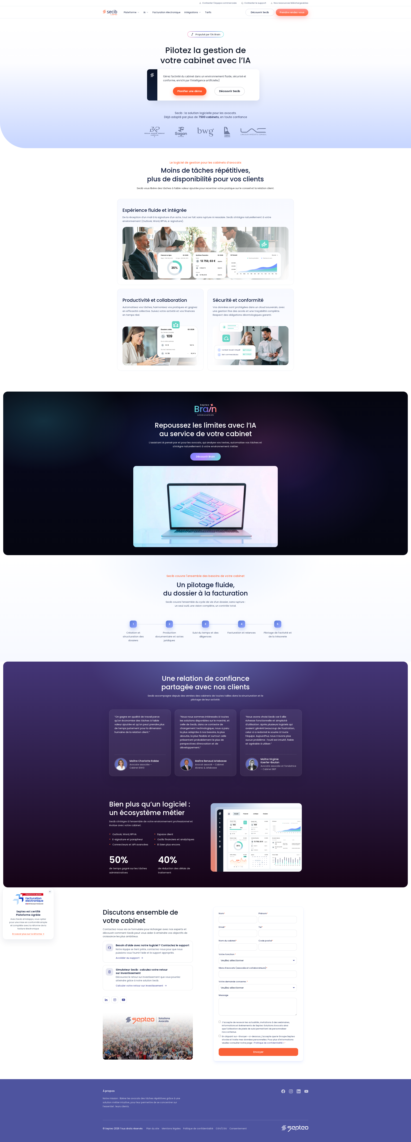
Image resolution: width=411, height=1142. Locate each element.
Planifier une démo (189, 91)
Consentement (238, 1128)
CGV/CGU (221, 1128)
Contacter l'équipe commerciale (219, 2)
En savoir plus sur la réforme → (28, 934)
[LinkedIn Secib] (106, 999)
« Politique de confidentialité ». (268, 1042)
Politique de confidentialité (198, 1128)
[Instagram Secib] (114, 999)
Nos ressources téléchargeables (291, 2)
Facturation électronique (166, 12)
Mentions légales (171, 1128)
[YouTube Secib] (123, 999)
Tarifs (208, 12)
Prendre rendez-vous (292, 12)
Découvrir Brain (205, 456)
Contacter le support (255, 2)
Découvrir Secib (260, 12)
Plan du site (152, 1128)
